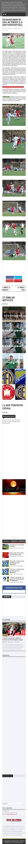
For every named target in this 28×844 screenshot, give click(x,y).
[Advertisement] (14, 468)
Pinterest (18, 280)
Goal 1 (24, 290)
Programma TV (5, 803)
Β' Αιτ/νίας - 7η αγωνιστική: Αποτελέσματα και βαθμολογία (17, 562)
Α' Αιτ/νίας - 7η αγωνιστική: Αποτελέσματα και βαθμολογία (17, 570)
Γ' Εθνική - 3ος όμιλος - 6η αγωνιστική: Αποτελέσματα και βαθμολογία (17, 579)
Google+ (10, 280)
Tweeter (19, 277)
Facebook (10, 277)
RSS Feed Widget (14, 537)
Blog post (5, 290)
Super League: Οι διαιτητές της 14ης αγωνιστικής (17, 553)
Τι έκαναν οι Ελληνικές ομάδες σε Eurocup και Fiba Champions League (12, 639)
